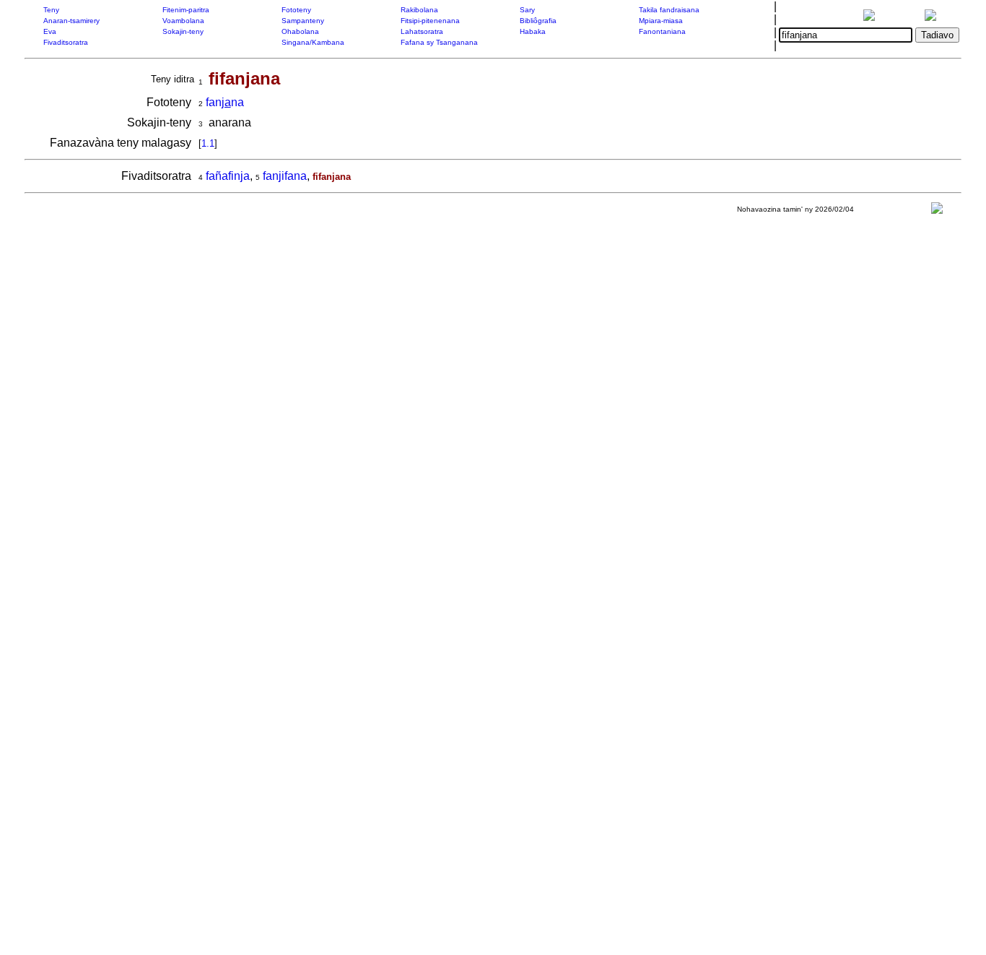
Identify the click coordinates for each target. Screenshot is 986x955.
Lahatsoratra (422, 31)
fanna (225, 102)
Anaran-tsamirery (71, 21)
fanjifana (285, 176)
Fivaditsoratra (65, 42)
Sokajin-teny (183, 31)
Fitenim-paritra (185, 10)
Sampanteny (303, 21)
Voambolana (183, 21)
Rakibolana (419, 10)
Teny (51, 10)
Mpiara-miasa (661, 21)
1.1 (207, 143)
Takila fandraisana (669, 10)
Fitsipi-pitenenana (430, 21)
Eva (49, 31)
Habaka (533, 31)
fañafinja (228, 176)
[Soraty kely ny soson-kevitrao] (937, 211)
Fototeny (296, 10)
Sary (527, 10)
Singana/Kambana (313, 42)
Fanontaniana (662, 31)
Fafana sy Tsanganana (439, 42)
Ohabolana (300, 31)
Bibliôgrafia (538, 21)
